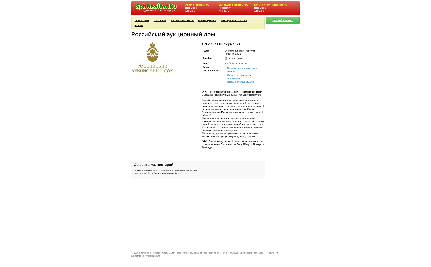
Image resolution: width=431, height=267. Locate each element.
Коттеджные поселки (234, 20)
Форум (139, 25)
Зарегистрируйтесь (143, 173)
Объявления (142, 20)
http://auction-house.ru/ (236, 63)
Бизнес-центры (207, 20)
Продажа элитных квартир (240, 82)
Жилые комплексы (182, 20)
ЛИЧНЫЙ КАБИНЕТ (283, 20)
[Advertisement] (283, 138)
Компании (160, 20)
